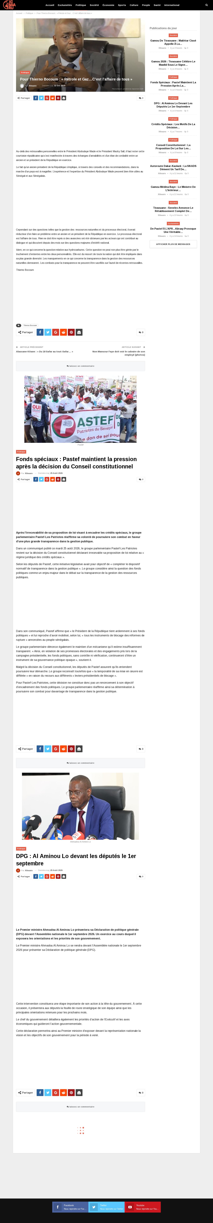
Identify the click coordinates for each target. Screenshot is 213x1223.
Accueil (50, 5)
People (146, 5)
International (171, 5)
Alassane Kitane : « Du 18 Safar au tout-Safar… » (44, 351)
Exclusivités (65, 5)
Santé (157, 5)
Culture (134, 5)
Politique (81, 5)
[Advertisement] (80, 125)
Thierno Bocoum (30, 325)
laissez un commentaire (81, 366)
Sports (122, 5)
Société (94, 5)
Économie (108, 5)
